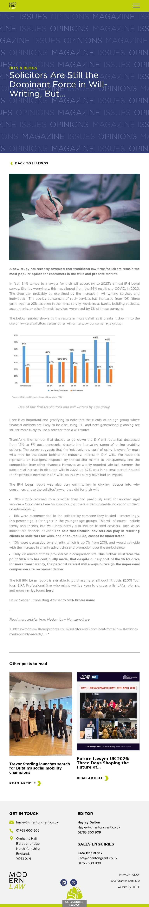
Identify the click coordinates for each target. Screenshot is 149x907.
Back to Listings (31, 163)
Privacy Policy (129, 875)
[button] (136, 6)
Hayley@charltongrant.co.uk (99, 827)
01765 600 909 (89, 832)
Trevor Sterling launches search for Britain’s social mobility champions (39, 768)
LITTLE (136, 887)
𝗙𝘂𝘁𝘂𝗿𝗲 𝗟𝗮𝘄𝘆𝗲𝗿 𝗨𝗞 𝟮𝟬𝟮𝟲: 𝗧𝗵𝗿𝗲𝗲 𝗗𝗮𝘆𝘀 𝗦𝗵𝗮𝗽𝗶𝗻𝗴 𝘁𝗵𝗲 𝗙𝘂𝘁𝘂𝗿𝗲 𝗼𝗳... (103, 763)
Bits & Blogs (23, 68)
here (90, 580)
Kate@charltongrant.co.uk (97, 858)
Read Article (22, 783)
